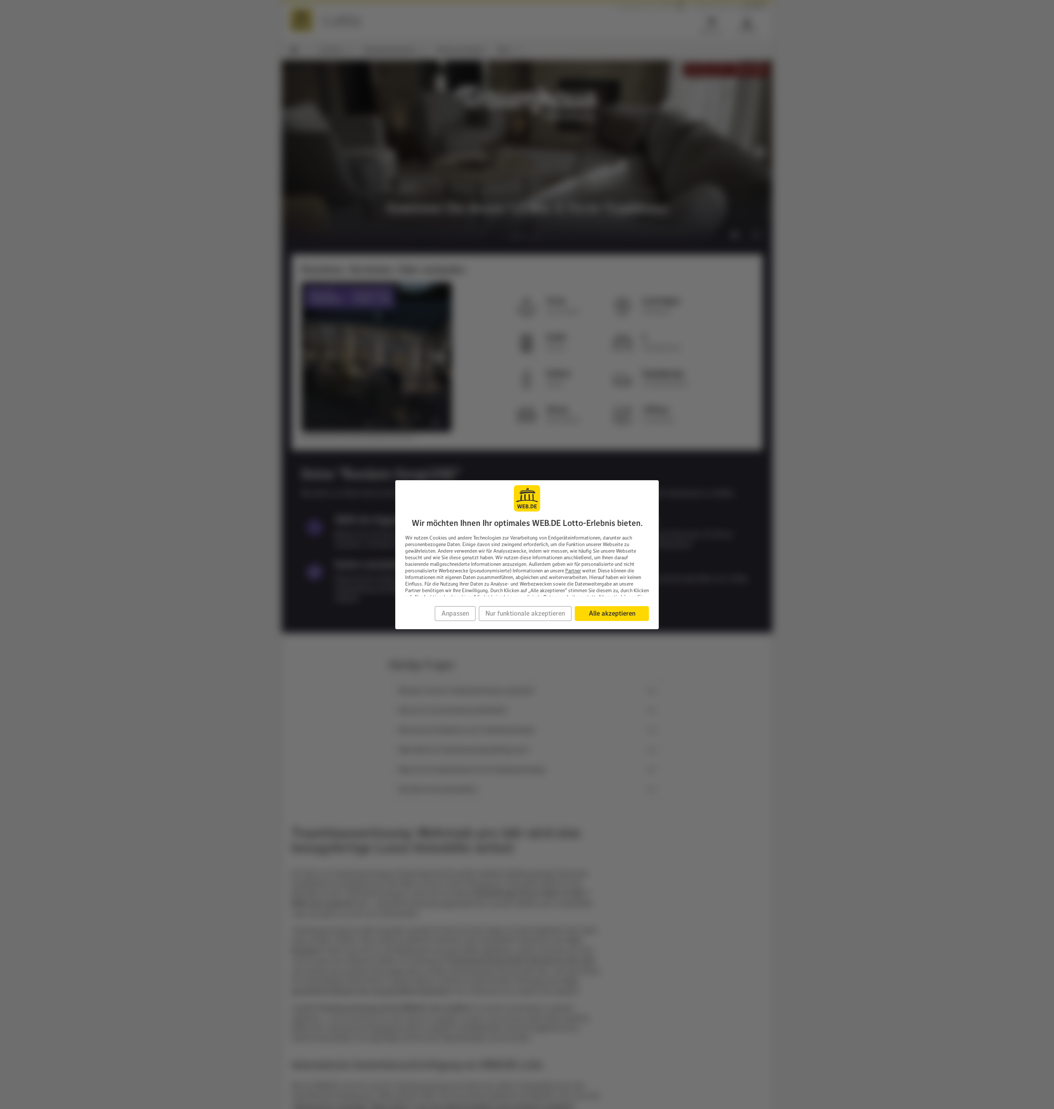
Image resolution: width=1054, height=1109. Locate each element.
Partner (573, 570)
